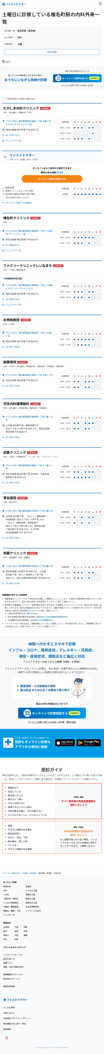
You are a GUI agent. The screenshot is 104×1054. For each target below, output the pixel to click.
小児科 (6, 894)
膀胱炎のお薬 (31, 902)
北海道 (6, 927)
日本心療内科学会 (29, 613)
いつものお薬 (31, 890)
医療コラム (8, 962)
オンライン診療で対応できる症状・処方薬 (77, 85)
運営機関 (7, 1029)
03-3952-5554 (13, 583)
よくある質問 (9, 1007)
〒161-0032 (29, 510)
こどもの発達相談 (10, 902)
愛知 (16, 931)
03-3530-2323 (13, 135)
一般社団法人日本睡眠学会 (40, 620)
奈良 (25, 931)
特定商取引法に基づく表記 (14, 1023)
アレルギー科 (9, 914)
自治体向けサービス (11, 978)
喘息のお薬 (30, 898)
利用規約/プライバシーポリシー (16, 1018)
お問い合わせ (9, 1013)
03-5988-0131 (13, 244)
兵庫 (16, 939)
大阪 (16, 935)
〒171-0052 (29, 286)
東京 (5, 931)
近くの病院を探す (14, 873)
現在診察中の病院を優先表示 (21, 98)
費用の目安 (71, 722)
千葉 (16, 927)
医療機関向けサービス (12, 974)
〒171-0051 (28, 122)
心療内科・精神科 (10, 898)
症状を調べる (9, 958)
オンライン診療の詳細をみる (52, 179)
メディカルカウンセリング (14, 947)
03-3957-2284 (13, 385)
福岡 (25, 935)
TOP (3, 873)
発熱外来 (7, 886)
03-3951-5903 (13, 537)
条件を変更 (52, 52)
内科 (5, 890)
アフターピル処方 (33, 910)
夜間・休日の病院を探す (13, 967)
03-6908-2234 (13, 299)
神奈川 (6, 935)
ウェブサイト (12, 140)
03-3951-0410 (13, 437)
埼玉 (5, 939)
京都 (25, 927)
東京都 (25, 873)
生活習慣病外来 (32, 906)
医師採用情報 (9, 986)
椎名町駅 (33, 873)
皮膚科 (28, 886)
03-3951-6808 (13, 346)
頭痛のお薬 (30, 894)
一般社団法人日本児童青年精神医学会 (51, 616)
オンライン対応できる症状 (19, 202)
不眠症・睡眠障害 (10, 906)
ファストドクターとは (12, 954)
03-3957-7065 (13, 482)
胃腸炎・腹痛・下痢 (11, 910)
